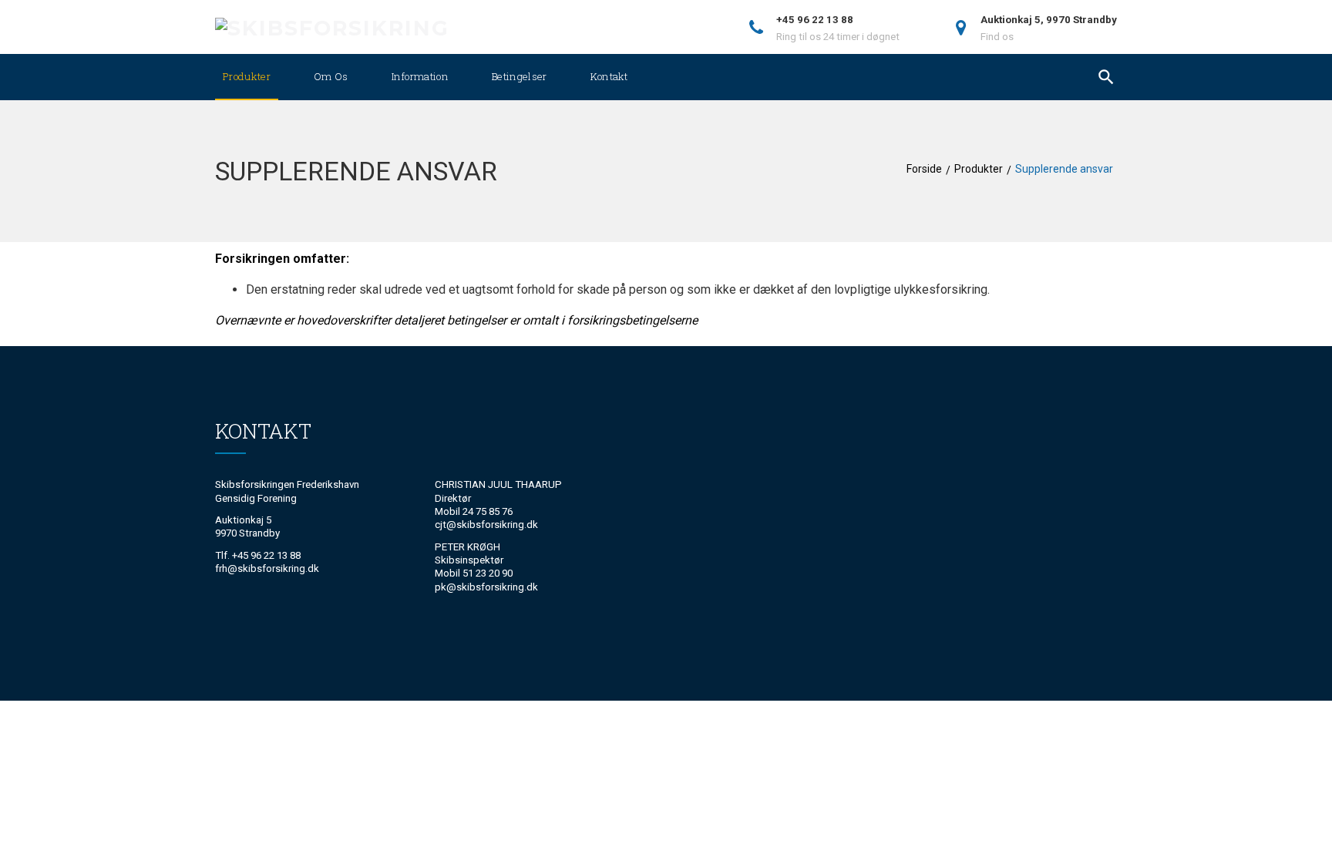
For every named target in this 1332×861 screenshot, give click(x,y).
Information (420, 76)
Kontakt (609, 76)
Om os (331, 76)
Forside (924, 169)
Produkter (247, 76)
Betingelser (519, 76)
